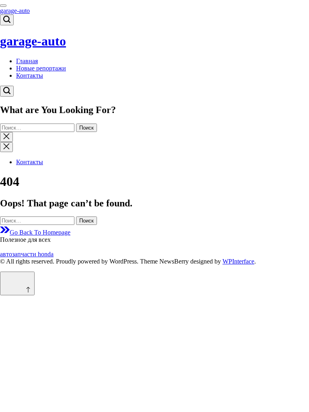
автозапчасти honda (27, 254)
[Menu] (3, 5)
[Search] (7, 19)
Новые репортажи (41, 68)
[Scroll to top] (17, 283)
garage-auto (15, 10)
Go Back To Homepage (40, 232)
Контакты (29, 75)
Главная (27, 61)
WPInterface (238, 261)
